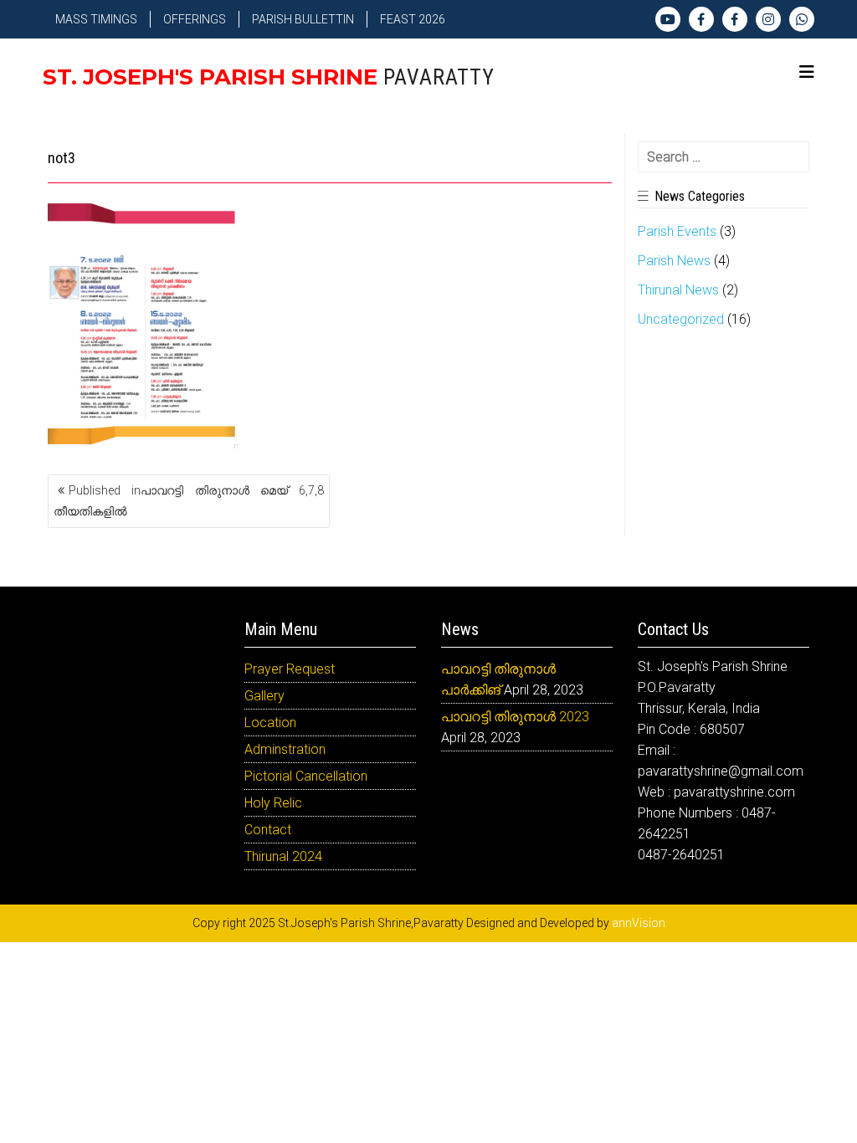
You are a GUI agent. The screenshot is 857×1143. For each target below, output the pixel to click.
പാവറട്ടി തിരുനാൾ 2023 (515, 717)
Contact (267, 830)
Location (270, 722)
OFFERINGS (194, 19)
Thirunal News (678, 290)
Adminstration (285, 749)
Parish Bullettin (303, 19)
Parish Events (677, 231)
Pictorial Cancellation (305, 776)
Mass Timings (96, 19)
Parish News (674, 261)
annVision (638, 923)
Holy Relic (273, 803)
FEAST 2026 (412, 19)
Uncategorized (681, 319)
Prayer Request (289, 669)
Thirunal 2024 (283, 856)
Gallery (264, 696)
